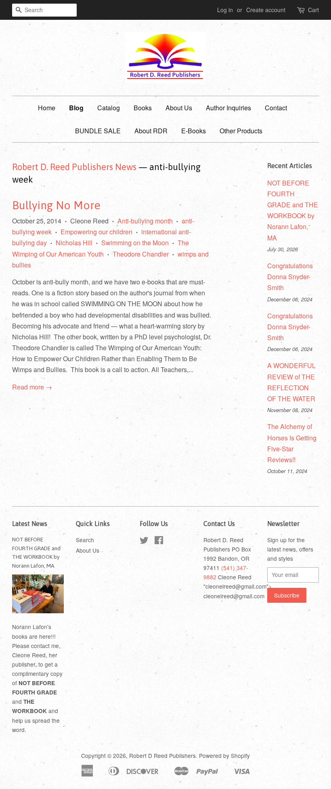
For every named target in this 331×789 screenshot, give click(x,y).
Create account (265, 10)
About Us (179, 107)
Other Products (241, 130)
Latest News (29, 523)
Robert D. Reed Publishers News (74, 167)
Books (143, 107)
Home (46, 107)
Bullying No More (56, 205)
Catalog (108, 107)
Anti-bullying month (145, 220)
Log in (225, 10)
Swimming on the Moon (135, 242)
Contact (276, 107)
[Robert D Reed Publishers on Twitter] (144, 541)
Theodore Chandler (141, 254)
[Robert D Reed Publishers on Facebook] (158, 541)
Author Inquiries (228, 107)
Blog (76, 107)
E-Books (193, 130)
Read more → (32, 386)
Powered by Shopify (224, 755)
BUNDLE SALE (98, 130)
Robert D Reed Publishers (162, 755)
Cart (313, 10)
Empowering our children (96, 231)
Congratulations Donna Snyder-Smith (290, 276)
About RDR (151, 130)
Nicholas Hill (74, 242)
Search (85, 540)
